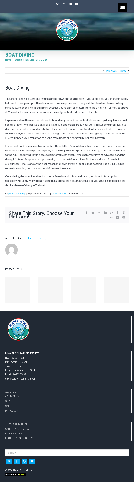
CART (8, 405)
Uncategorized (59, 193)
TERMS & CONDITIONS (16, 424)
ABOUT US (10, 391)
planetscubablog (16, 193)
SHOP (8, 401)
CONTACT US (12, 396)
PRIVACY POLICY (13, 433)
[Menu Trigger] (122, 7)
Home (8, 59)
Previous (111, 70)
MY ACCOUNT (12, 410)
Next (123, 70)
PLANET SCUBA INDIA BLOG (19, 438)
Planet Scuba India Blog (23, 59)
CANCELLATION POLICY (17, 428)
